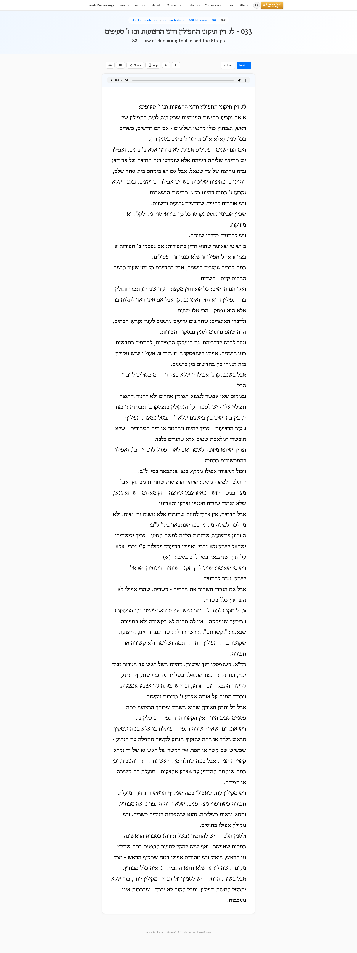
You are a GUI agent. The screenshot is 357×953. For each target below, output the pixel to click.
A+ (176, 65)
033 (223, 20)
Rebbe (139, 5)
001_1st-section (198, 20)
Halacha (194, 5)
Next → (244, 65)
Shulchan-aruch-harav (145, 20)
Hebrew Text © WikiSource (197, 931)
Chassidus (174, 5)
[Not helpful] (120, 65)
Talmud (156, 5)
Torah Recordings (101, 5)
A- (166, 65)
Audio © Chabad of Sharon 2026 (163, 931)
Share (137, 65)
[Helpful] (110, 65)
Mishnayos (213, 5)
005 (214, 20)
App (155, 65)
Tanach (123, 5)
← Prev (228, 65)
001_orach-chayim (174, 20)
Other (243, 5)
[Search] (256, 5)
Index (229, 5)
